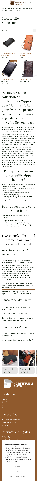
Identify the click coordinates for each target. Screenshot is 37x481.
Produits (10, 8)
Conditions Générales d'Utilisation (12, 440)
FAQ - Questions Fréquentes (11, 419)
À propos (4, 399)
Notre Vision (5, 402)
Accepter (18, 466)
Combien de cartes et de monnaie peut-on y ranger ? (16, 308)
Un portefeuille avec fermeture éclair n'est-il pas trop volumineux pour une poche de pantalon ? (17, 285)
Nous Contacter (7, 408)
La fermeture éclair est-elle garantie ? (17, 340)
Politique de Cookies (11, 461)
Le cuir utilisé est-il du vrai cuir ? (15, 314)
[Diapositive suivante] (33, 362)
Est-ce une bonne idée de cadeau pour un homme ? (18, 335)
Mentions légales (7, 437)
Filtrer (5, 30)
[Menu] (2, 3)
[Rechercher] (6, 3)
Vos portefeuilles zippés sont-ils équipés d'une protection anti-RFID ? (17, 293)
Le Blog (4, 405)
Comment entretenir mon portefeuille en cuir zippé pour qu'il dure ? (17, 319)
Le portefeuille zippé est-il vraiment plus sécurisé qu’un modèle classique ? (17, 262)
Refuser (17, 471)
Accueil (4, 8)
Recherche (5, 425)
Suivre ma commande (9, 422)
